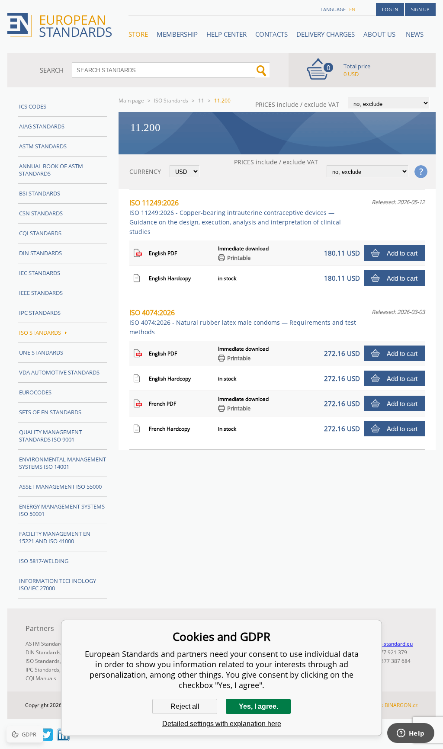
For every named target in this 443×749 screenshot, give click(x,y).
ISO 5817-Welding (43, 561)
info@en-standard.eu (387, 643)
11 (201, 100)
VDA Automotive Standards (59, 372)
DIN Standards (40, 253)
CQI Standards (40, 233)
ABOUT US (380, 34)
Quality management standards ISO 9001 (50, 435)
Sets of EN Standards (50, 412)
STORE (138, 34)
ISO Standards (171, 100)
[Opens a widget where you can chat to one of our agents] (410, 734)
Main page (131, 100)
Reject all (184, 706)
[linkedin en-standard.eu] (63, 738)
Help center (226, 34)
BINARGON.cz (401, 705)
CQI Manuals (41, 678)
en (352, 9)
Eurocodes (35, 392)
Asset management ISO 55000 (60, 486)
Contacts (271, 34)
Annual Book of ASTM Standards (51, 169)
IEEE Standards (41, 293)
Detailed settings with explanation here (221, 723)
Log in (390, 9)
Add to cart (402, 253)
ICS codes (32, 106)
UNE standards (41, 352)
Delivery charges (325, 34)
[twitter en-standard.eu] (46, 738)
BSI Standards (39, 193)
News (415, 34)
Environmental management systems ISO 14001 (62, 463)
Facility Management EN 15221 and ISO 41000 (54, 537)
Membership (177, 34)
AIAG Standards (41, 126)
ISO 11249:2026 (235, 217)
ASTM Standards (43, 146)
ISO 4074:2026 (242, 322)
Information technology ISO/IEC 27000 (57, 584)
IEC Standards (39, 273)
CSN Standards (41, 213)
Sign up (420, 9)
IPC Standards (40, 313)
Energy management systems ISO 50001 (62, 510)
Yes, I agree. (258, 706)
